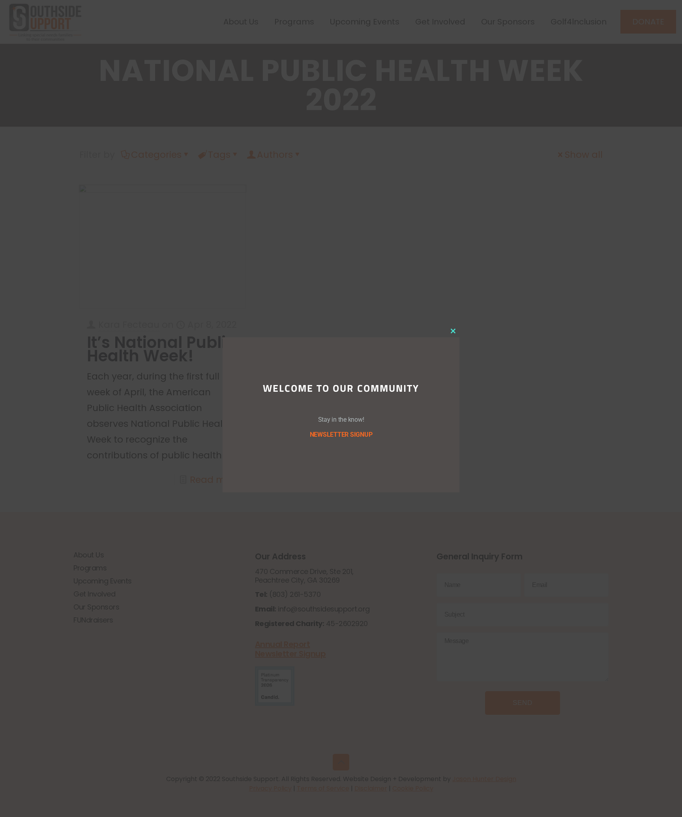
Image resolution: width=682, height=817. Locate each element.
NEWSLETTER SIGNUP (341, 434)
